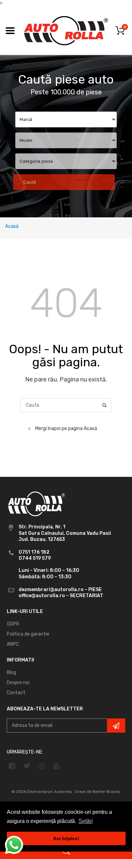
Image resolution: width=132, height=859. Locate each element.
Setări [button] (86, 821)
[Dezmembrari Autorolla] (66, 30)
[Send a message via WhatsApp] (14, 845)
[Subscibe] (116, 725)
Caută (29, 182)
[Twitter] (27, 765)
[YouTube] (56, 765)
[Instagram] (42, 765)
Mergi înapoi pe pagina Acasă (66, 428)
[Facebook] (12, 765)
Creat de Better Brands (97, 791)
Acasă (12, 226)
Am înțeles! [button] (66, 838)
